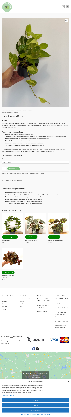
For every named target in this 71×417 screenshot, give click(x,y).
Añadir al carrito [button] (31, 237)
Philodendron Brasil (39, 173)
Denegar (35, 405)
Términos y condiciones (37, 414)
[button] (68, 382)
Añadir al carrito (13, 168)
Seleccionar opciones (10, 237)
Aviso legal (47, 414)
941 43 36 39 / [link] (58, 321)
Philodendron (18, 110)
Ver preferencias (35, 410)
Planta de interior (9, 110)
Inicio (3, 110)
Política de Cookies (26, 414)
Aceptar (35, 400)
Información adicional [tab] (16, 180)
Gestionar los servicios (8, 395)
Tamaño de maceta (7, 159)
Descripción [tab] (5, 180)
